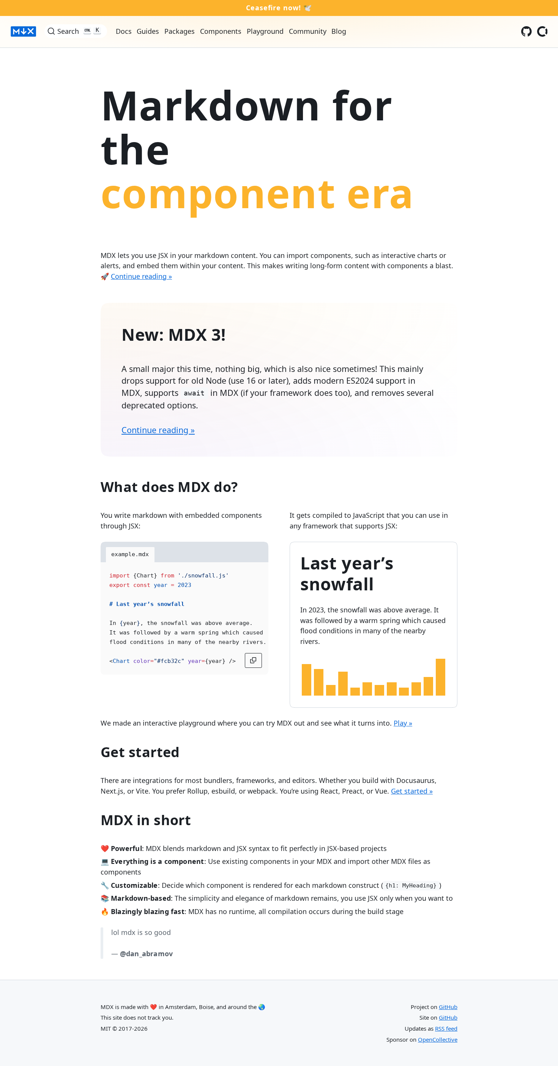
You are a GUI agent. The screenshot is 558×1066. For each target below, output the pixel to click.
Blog (338, 31)
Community (307, 31)
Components (220, 31)
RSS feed (446, 1028)
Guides (148, 31)
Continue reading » (141, 276)
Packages (179, 31)
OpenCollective (437, 1039)
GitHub (448, 1007)
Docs (124, 31)
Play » (403, 723)
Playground (265, 31)
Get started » (412, 791)
